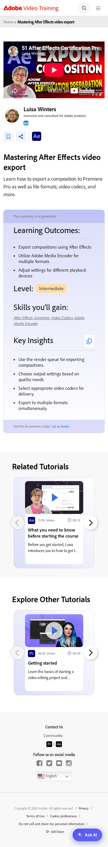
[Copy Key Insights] (89, 341)
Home (8, 21)
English (51, 776)
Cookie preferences (63, 816)
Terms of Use (35, 816)
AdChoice (57, 831)
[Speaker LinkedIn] (26, 122)
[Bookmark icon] (8, 136)
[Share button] (21, 136)
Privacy (84, 808)
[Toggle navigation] (98, 7)
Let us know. (60, 426)
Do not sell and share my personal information (51, 824)
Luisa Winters (40, 109)
